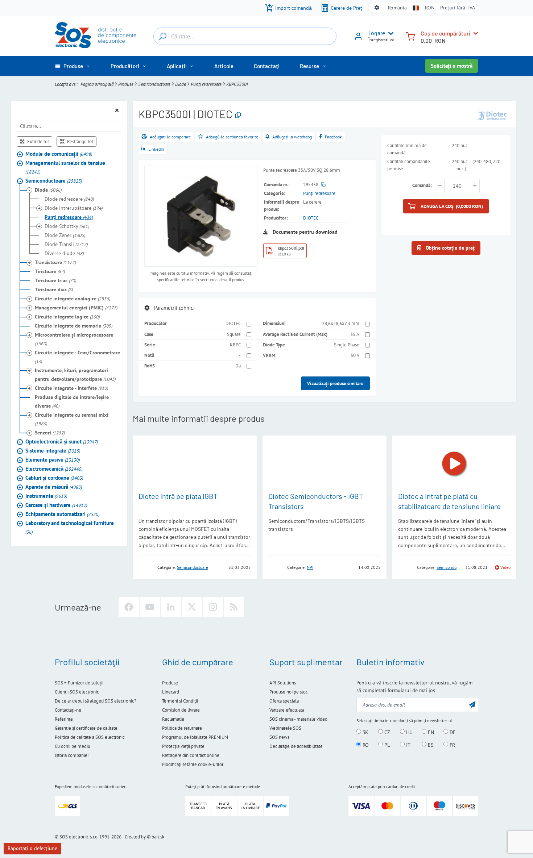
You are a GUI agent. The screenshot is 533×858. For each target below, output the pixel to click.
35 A (354, 334)
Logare (376, 33)
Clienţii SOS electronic (77, 692)
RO (365, 744)
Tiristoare (50, 271)
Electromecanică (53, 468)
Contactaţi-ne (68, 710)
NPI (310, 567)
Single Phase (346, 344)
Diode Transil (66, 244)
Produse (125, 84)
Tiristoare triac (55, 280)
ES (429, 744)
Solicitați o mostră (451, 65)
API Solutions (282, 683)
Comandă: (422, 185)
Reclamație (173, 719)
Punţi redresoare (206, 84)
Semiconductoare (154, 84)
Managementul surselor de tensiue (65, 167)
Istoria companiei (71, 755)
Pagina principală (96, 84)
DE (452, 732)
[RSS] (234, 607)
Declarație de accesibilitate (296, 746)
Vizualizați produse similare (335, 383)
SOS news (279, 737)
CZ (386, 732)
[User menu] (389, 33)
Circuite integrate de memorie (73, 325)
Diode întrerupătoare (74, 208)
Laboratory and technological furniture (69, 527)
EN (430, 732)
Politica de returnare (182, 728)
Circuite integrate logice (67, 316)
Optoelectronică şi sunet (61, 441)
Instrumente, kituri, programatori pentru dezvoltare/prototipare (75, 374)
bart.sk (158, 837)
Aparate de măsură (53, 486)
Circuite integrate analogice (72, 298)
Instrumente (46, 495)
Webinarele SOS (285, 728)
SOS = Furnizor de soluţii (79, 683)
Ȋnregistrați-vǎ (381, 39)
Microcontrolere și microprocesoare (74, 339)
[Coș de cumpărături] (410, 35)
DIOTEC (310, 217)
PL (386, 744)
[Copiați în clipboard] (238, 115)
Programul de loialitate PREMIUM (195, 737)
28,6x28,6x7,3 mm (340, 323)
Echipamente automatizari (62, 514)
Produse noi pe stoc (288, 692)
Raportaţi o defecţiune (32, 848)
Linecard (170, 692)
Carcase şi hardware (56, 504)
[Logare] (358, 39)
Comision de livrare (181, 710)
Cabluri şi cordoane (54, 477)
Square (234, 334)
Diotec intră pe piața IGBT (178, 496)
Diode (180, 84)
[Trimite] (472, 704)
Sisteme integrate (52, 450)
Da (238, 365)
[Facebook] (129, 607)
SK (364, 732)
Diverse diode (64, 253)
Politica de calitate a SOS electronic (90, 737)
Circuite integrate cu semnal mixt (71, 419)
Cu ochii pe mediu (72, 746)
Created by (135, 837)
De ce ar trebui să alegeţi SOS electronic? (95, 701)
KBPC (235, 344)
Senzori (50, 432)
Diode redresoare (69, 199)
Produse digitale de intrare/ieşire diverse (72, 401)
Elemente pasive (52, 459)
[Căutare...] (162, 36)
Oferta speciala (284, 701)
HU (409, 732)
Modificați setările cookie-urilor (192, 764)
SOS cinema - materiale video (298, 719)
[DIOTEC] (492, 115)
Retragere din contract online (190, 755)
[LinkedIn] (171, 607)
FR (451, 744)
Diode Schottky (67, 226)
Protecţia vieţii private (183, 746)
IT (407, 744)
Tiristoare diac (54, 289)
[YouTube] (150, 607)
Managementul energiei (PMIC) (76, 307)
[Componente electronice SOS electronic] (95, 35)
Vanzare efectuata (286, 710)
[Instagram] (213, 607)
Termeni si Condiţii (180, 701)
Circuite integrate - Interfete (71, 388)
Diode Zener (65, 235)
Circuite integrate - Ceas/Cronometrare (77, 357)
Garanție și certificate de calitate (86, 728)
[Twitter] (192, 607)
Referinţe (64, 719)
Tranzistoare (55, 262)
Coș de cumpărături (445, 33)
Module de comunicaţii (58, 153)
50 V (355, 355)
